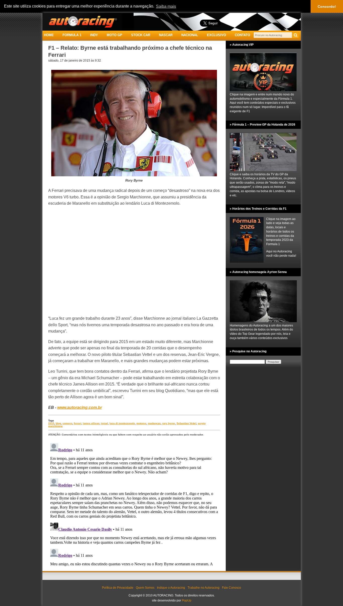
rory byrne (168, 423)
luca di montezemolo (122, 423)
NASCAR (166, 35)
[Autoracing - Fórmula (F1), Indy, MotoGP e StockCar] (82, 21)
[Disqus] (134, 504)
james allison (91, 423)
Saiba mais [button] (166, 6)
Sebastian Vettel (186, 423)
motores (141, 423)
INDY (94, 35)
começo (67, 423)
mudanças (154, 423)
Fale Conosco (231, 587)
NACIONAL (189, 35)
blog (58, 423)
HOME (49, 35)
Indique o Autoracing (171, 587)
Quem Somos (145, 587)
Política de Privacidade (117, 587)
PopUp (186, 600)
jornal (104, 423)
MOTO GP (114, 35)
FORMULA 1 (72, 35)
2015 (51, 423)
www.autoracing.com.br (79, 407)
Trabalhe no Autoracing (203, 587)
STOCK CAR (140, 35)
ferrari (77, 423)
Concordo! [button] (327, 7)
